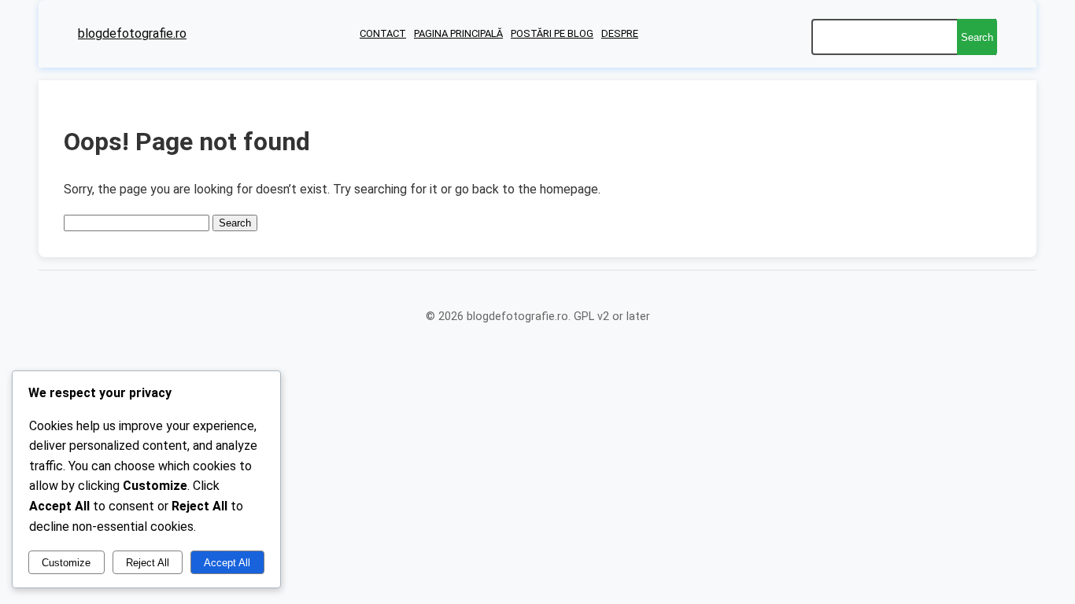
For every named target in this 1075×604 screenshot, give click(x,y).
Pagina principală (458, 33)
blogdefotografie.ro (132, 33)
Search (977, 37)
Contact (383, 33)
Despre (619, 33)
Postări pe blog (552, 33)
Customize (66, 563)
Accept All (227, 563)
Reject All (147, 563)
